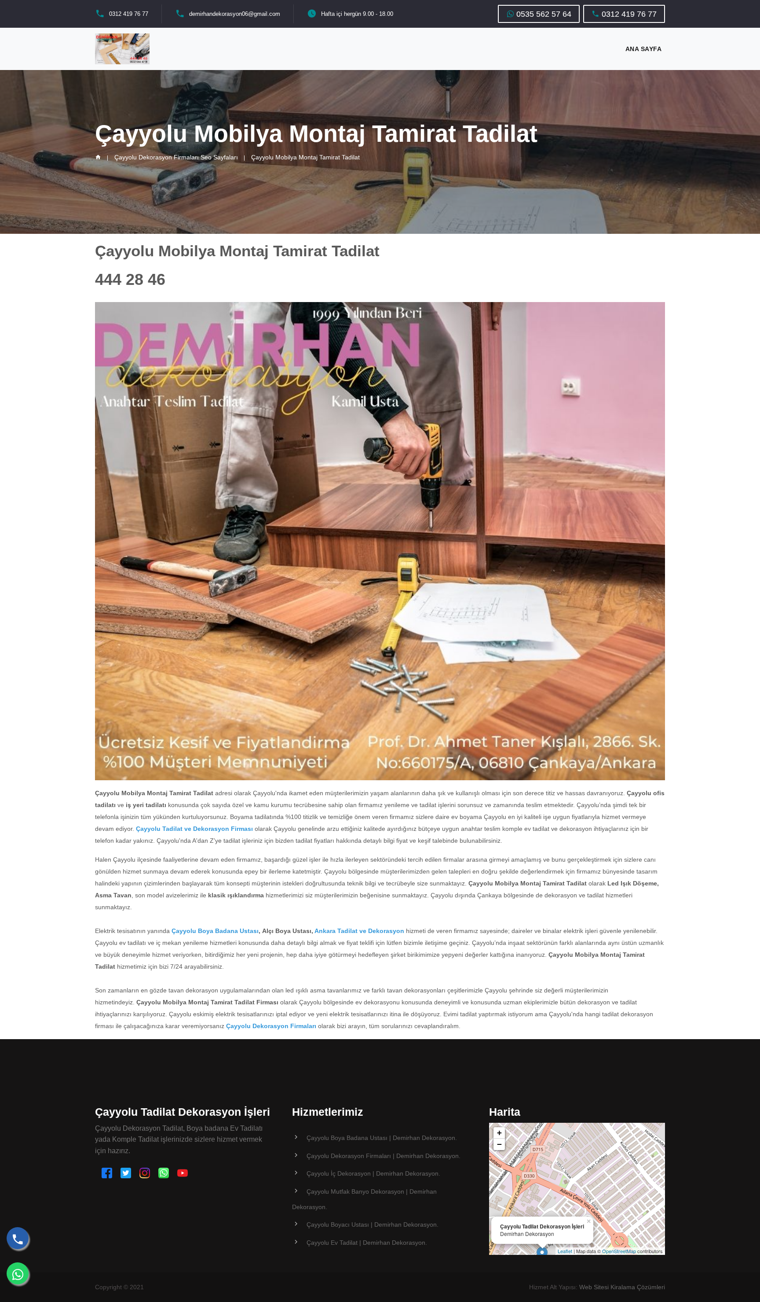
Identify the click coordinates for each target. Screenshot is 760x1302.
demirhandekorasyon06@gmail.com (234, 14)
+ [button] (499, 1132)
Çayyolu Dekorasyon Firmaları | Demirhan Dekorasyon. (383, 1155)
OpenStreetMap (619, 1250)
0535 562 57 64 (542, 14)
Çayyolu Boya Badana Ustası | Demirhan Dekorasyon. (382, 1137)
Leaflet (565, 1250)
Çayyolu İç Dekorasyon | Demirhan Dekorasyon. (373, 1173)
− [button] (499, 1144)
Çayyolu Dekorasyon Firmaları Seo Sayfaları (176, 157)
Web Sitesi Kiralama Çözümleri (622, 1287)
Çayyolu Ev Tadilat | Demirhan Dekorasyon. (367, 1242)
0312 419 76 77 (128, 14)
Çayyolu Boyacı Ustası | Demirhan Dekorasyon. (372, 1224)
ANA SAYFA (643, 48)
